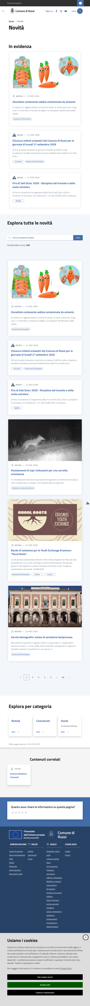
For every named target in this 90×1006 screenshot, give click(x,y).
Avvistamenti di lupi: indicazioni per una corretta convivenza (39, 472)
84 (64, 678)
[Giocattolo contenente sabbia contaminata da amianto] (45, 72)
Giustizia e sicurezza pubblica (54, 894)
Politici (11, 862)
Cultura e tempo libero (52, 860)
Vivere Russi (71, 844)
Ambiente (50, 907)
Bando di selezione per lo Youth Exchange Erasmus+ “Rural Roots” (41, 552)
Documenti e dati (15, 874)
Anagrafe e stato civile (53, 853)
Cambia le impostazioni (45, 992)
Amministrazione (18, 844)
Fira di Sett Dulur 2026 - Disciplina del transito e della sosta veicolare (43, 185)
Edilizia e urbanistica (54, 877)
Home (11, 21)
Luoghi (67, 851)
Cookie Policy (66, 968)
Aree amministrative (17, 855)
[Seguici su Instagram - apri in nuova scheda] (60, 11)
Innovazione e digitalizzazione (52, 924)
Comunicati (43, 720)
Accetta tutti (45, 984)
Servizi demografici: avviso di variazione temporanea (41, 637)
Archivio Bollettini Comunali (18, 775)
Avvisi (64, 720)
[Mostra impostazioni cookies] (87, 503)
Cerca (78, 237)
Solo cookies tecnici (45, 977)
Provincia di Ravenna (14, 3)
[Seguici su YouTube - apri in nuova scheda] (64, 11)
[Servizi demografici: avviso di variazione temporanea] (45, 606)
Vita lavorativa (52, 866)
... (58, 678)
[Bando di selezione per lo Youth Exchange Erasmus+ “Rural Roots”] (45, 520)
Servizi (53, 844)
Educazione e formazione (51, 887)
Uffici (11, 858)
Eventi (67, 855)
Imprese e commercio (50, 872)
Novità (34, 844)
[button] (80, 11)
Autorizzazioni (51, 919)
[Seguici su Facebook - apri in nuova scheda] (55, 11)
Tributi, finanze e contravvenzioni (52, 902)
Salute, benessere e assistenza (54, 913)
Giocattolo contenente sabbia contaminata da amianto (43, 102)
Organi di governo (16, 851)
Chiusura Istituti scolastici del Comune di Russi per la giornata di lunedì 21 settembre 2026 (43, 142)
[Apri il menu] (3, 11)
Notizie (15, 720)
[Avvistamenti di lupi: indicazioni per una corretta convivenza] (45, 440)
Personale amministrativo (15, 868)
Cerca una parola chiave (23, 237)
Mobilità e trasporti (53, 881)
